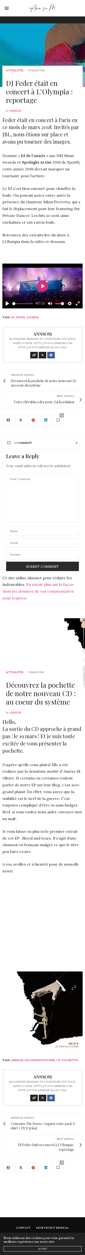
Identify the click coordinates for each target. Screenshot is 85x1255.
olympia (32, 317)
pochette (70, 1060)
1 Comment (23, 443)
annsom (15, 110)
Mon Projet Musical (52, 1227)
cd (58, 1060)
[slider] (22, 303)
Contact (23, 1227)
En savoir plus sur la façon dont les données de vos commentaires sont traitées (38, 591)
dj (12, 317)
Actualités (15, 70)
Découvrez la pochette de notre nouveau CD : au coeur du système (41, 693)
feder (20, 317)
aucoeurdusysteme (40, 1060)
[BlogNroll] (43, 8)
